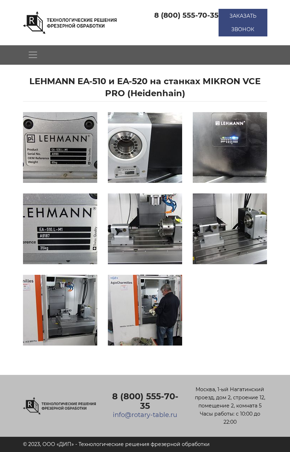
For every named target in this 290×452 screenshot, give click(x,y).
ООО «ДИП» (58, 444)
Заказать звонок (243, 23)
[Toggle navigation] (33, 55)
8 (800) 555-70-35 (186, 15)
